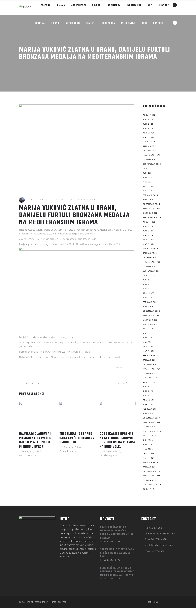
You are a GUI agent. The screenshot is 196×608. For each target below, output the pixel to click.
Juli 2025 (148, 173)
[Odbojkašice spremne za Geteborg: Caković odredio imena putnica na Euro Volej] (118, 415)
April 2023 (149, 293)
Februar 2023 (150, 302)
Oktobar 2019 (151, 480)
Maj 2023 (148, 289)
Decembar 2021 (151, 364)
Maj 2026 (148, 128)
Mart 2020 (149, 458)
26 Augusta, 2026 (30, 451)
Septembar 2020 (152, 431)
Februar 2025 (150, 195)
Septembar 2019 (152, 485)
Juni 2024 (148, 231)
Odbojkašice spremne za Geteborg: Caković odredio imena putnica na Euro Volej (117, 440)
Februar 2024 (150, 249)
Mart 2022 (149, 351)
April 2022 (149, 347)
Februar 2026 (150, 142)
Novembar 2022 (152, 315)
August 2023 (150, 275)
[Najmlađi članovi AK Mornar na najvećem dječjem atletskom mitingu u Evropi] (37, 415)
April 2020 (149, 453)
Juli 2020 (148, 440)
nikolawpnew (39, 200)
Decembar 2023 (151, 257)
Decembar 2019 (151, 471)
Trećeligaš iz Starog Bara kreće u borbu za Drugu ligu (77, 438)
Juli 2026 (148, 119)
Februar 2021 (150, 409)
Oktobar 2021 (151, 373)
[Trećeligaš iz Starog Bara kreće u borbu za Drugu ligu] (77, 415)
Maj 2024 (148, 235)
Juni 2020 (148, 445)
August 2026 (150, 115)
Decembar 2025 (151, 151)
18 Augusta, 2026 (71, 447)
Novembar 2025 (152, 155)
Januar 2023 (150, 306)
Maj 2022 (148, 342)
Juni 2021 (148, 391)
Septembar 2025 (152, 164)
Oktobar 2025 (151, 159)
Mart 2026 (149, 137)
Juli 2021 (148, 387)
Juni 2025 (148, 177)
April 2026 (149, 133)
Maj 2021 (148, 396)
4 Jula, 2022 (59, 200)
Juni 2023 (148, 284)
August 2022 (150, 329)
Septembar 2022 (152, 324)
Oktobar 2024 (151, 213)
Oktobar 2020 (151, 427)
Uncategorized (87, 200)
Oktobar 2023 (151, 266)
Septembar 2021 (152, 378)
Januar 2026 (150, 146)
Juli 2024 (148, 226)
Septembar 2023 (152, 271)
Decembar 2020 (151, 418)
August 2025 (150, 168)
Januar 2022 (150, 360)
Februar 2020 (150, 462)
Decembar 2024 (151, 204)
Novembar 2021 (152, 369)
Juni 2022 (148, 338)
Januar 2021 (150, 413)
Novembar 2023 (152, 262)
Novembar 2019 (152, 476)
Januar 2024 (150, 253)
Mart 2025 (149, 191)
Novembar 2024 (152, 208)
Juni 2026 (148, 124)
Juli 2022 (148, 333)
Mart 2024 (149, 244)
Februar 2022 (150, 355)
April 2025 (149, 186)
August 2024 (150, 222)
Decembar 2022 (151, 311)
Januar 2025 (150, 200)
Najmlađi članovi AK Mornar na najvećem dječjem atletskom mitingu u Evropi (35, 440)
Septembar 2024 (152, 217)
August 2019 (150, 489)
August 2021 (150, 382)
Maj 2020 (148, 449)
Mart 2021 (149, 404)
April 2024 (149, 240)
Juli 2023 (148, 280)
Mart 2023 (149, 298)
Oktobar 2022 (151, 320)
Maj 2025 (148, 182)
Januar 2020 (150, 467)
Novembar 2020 (152, 422)
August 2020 (150, 436)
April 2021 (149, 400)
